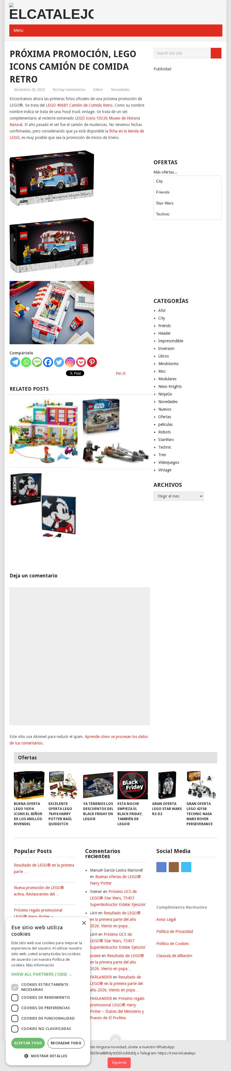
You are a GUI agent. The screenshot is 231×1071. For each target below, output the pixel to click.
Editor (98, 89)
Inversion (166, 348)
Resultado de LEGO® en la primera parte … (44, 868)
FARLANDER (101, 977)
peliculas (165, 424)
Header (164, 333)
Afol (161, 310)
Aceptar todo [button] (28, 1043)
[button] (48, 974)
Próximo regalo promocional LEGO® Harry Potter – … (38, 913)
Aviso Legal (166, 919)
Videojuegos (168, 462)
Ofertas (164, 417)
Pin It (120, 373)
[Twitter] (59, 362)
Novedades (120, 89)
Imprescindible (170, 341)
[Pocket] (81, 362)
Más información (40, 965)
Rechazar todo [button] (66, 1043)
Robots (164, 432)
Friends (163, 192)
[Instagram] (70, 362)
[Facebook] (48, 362)
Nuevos (164, 409)
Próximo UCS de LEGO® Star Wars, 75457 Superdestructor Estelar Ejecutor (118, 898)
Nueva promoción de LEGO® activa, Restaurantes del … (39, 890)
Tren (162, 455)
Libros (163, 356)
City (159, 181)
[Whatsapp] (26, 362)
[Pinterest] (92, 362)
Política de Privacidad (174, 931)
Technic (163, 214)
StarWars (166, 439)
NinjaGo (165, 394)
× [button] (84, 923)
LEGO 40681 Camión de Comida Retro (79, 105)
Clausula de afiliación (174, 955)
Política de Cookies (172, 943)
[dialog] (48, 991)
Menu (18, 30)
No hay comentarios (69, 89)
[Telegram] (15, 362)
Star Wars (165, 203)
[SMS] (37, 362)
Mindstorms (168, 363)
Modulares (167, 379)
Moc (162, 371)
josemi (95, 955)
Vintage (164, 470)
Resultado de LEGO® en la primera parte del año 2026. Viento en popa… (115, 919)
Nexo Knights (170, 386)
